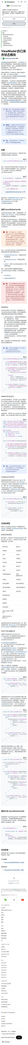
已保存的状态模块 (21, 76)
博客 (2, 919)
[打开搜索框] (19, 2)
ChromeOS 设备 (5, 951)
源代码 (2, 915)
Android (3, 907)
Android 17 (3, 962)
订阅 (19, 1037)
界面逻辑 (10, 132)
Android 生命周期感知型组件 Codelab (14, 862)
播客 (2, 922)
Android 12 (3, 975)
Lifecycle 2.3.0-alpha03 (9, 642)
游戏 (2, 928)
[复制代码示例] (26, 159)
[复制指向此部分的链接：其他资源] (9, 850)
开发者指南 (3, 986)
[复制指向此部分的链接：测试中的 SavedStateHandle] (2, 814)
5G (2, 940)
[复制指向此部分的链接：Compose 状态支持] (15, 477)
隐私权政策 (3, 938)
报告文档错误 (4, 1002)
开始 (14, 23)
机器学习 (3, 931)
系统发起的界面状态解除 (17, 102)
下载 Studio (4, 990)
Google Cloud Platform (6, 1023)
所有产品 (3, 1026)
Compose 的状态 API (9, 278)
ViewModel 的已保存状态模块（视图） (14, 870)
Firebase (3, 1021)
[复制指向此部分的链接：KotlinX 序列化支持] (15, 396)
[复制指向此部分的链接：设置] (6, 150)
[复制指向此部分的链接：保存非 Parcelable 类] (16, 631)
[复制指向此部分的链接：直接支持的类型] (12, 535)
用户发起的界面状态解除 (11, 100)
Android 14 (3, 970)
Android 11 (3, 977)
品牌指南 (13, 1031)
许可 (9, 1031)
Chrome (3, 1018)
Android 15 (3, 967)
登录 (11, 883)
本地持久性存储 (16, 142)
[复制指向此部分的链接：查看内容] (8, 867)
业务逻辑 (21, 126)
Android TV (3, 956)
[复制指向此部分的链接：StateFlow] (9, 307)
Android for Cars (5, 954)
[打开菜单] (2, 2)
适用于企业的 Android (6, 910)
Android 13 (3, 972)
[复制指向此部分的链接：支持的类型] (11, 523)
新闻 (2, 917)
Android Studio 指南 (6, 983)
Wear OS (3, 949)
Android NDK (4, 993)
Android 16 (3, 965)
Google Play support (6, 1004)
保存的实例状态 (20, 285)
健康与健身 (3, 933)
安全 (2, 912)
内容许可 (16, 889)
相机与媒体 (3, 935)
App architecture (7, 27)
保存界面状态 (4, 62)
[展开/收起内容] (7, 31)
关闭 (14, 19)
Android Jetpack (9, 58)
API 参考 (3, 988)
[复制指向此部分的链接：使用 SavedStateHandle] (22, 210)
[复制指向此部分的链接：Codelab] (8, 859)
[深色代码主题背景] (24, 159)
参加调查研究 (4, 1006)
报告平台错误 (4, 999)
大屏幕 (2, 947)
